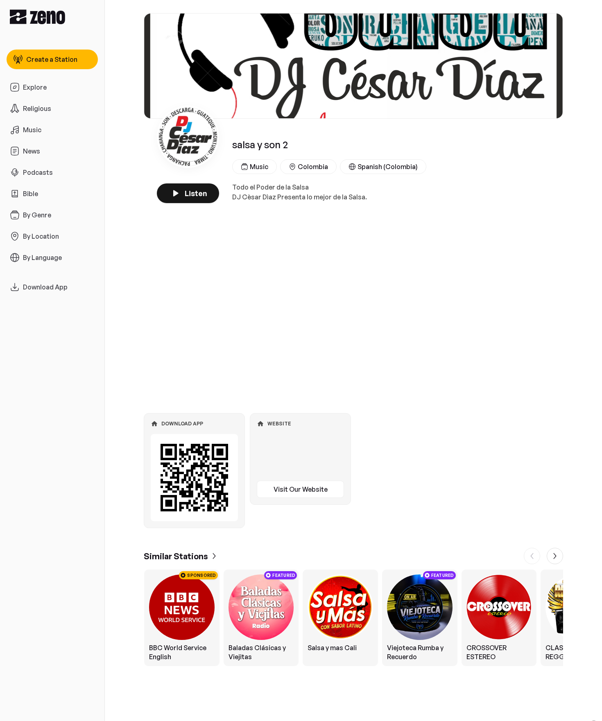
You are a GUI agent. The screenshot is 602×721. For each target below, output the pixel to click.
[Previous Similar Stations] (532, 556)
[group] (353, 618)
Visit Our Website (301, 489)
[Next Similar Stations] (555, 556)
